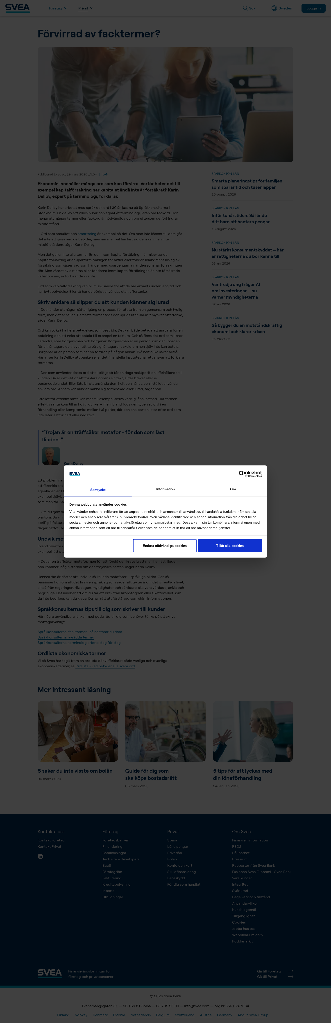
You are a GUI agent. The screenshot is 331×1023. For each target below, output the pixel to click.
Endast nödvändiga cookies (165, 546)
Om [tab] (233, 489)
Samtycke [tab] (98, 489)
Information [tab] (165, 489)
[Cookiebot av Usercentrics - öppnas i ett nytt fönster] (242, 474)
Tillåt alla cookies (230, 546)
